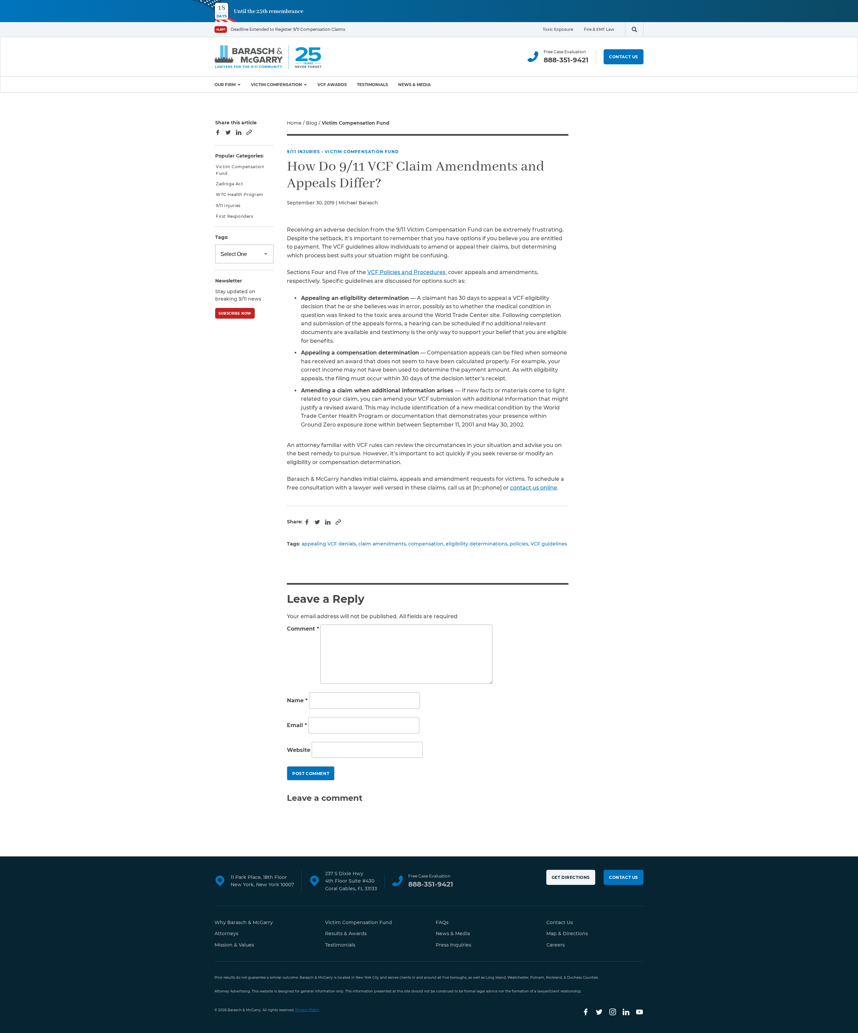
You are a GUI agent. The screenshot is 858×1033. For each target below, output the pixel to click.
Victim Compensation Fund (362, 151)
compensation (425, 543)
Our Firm (225, 84)
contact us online (533, 488)
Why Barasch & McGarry (243, 922)
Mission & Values (234, 945)
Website (298, 750)
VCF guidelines (549, 543)
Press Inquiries (453, 945)
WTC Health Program (239, 194)
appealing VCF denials (329, 543)
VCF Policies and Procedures (407, 272)
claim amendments (382, 543)
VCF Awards (332, 84)
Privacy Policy (307, 1010)
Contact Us (623, 56)
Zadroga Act (229, 183)
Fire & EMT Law (599, 29)
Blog (311, 123)
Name (297, 701)
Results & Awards (346, 933)
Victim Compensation (276, 84)
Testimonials (372, 84)
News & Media (414, 84)
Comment (303, 629)
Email (297, 725)
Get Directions (571, 877)
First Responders (234, 216)
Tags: (221, 238)
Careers (555, 945)
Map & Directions (567, 933)
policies (519, 543)
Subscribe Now (235, 313)
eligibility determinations (476, 543)
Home (294, 123)
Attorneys (226, 933)
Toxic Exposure (558, 29)
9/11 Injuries (303, 151)
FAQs (442, 922)
